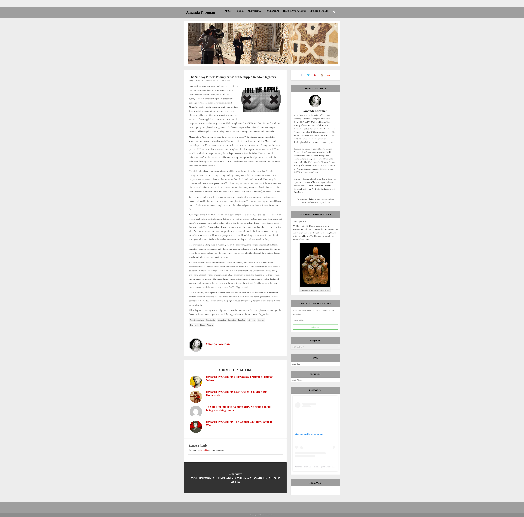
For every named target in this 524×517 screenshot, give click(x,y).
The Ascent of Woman (294, 11)
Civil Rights (210, 320)
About (228, 11)
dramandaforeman (332, 467)
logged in (204, 450)
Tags (315, 357)
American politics (197, 320)
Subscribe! (315, 327)
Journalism (273, 11)
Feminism (232, 320)
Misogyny (252, 320)
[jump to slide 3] (262, 61)
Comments (225, 80)
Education (222, 320)
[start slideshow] (253, 61)
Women (210, 325)
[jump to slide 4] (264, 61)
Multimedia (254, 11)
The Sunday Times (197, 325)
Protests (261, 320)
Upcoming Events (319, 11)
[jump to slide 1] (256, 61)
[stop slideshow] (270, 61)
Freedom (241, 320)
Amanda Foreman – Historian (308, 467)
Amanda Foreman (217, 344)
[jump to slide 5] (267, 61)
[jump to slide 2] (259, 61)
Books (240, 11)
